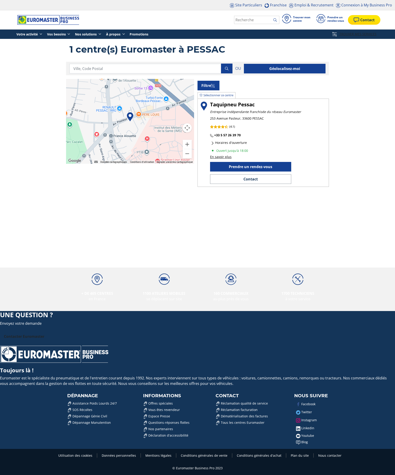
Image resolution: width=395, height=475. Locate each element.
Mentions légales (158, 455)
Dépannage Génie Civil (89, 416)
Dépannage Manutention (91, 422)
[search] (276, 20)
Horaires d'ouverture (230, 142)
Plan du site (300, 455)
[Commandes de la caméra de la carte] (187, 127)
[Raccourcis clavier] (96, 162)
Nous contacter (330, 455)
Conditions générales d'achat (259, 455)
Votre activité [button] (27, 34)
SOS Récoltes (82, 410)
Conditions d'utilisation (142, 162)
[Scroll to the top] (383, 465)
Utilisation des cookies (75, 455)
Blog (304, 442)
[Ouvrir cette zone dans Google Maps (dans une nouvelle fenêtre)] (74, 161)
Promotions (139, 34)
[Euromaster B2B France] (47, 20)
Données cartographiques (113, 162)
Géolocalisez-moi (284, 68)
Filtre (206, 85)
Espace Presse (158, 416)
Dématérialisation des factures (244, 416)
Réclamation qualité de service (244, 403)
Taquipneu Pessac (232, 104)
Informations (162, 395)
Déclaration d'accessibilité (167, 435)
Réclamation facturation (239, 410)
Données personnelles (119, 455)
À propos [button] (113, 34)
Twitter (306, 412)
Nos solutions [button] (86, 34)
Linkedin (307, 428)
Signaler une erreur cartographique (175, 162)
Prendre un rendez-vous (250, 166)
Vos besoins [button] (57, 34)
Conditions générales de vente (204, 455)
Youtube (307, 435)
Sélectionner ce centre (218, 95)
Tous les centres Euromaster (242, 422)
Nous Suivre (311, 395)
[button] (130, 116)
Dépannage (82, 395)
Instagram (308, 420)
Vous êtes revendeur (163, 410)
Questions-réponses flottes (168, 422)
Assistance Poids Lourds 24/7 (94, 403)
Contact (250, 179)
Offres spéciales (160, 403)
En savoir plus (221, 157)
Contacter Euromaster (24, 336)
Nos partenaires (160, 429)
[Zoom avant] (187, 144)
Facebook (307, 404)
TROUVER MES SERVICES (357, 34)
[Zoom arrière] (187, 153)
